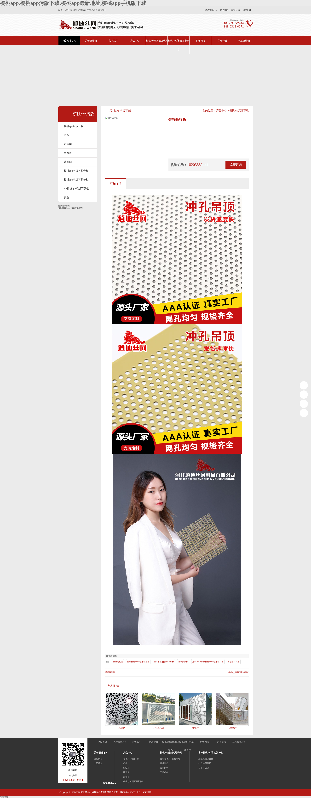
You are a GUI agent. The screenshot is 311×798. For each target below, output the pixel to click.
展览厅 (195, 728)
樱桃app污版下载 (73, 126)
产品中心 (134, 40)
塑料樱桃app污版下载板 (164, 662)
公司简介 (98, 763)
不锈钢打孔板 (233, 662)
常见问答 (164, 768)
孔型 (66, 197)
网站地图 (4, 797)
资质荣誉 (98, 759)
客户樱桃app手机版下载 (210, 752)
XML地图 (147, 792)
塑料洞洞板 (183, 662)
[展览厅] (195, 709)
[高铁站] (121, 709)
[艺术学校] (232, 709)
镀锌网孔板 (118, 662)
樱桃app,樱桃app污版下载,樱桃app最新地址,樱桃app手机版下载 (73, 3)
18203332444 (304, 385)
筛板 (125, 763)
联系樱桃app (211, 10)
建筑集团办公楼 (205, 759)
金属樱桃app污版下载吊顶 (138, 662)
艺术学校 (232, 728)
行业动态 (164, 763)
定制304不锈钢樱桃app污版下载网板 (207, 662)
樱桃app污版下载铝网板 (238, 672)
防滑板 (68, 153)
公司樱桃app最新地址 (170, 759)
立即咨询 (236, 164)
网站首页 (71, 40)
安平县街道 (158, 728)
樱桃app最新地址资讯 (171, 752)
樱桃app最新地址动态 (156, 40)
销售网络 (200, 40)
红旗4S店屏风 (204, 763)
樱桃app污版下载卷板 (76, 170)
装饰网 (68, 161)
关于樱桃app (91, 40)
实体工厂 (113, 40)
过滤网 (68, 144)
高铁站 (121, 728)
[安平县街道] (158, 709)
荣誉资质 (222, 40)
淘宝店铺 (235, 10)
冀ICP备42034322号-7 (130, 792)
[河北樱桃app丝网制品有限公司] (100, 24)
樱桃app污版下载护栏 (76, 179)
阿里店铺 (247, 10)
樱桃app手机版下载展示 (178, 45)
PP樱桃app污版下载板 (76, 188)
